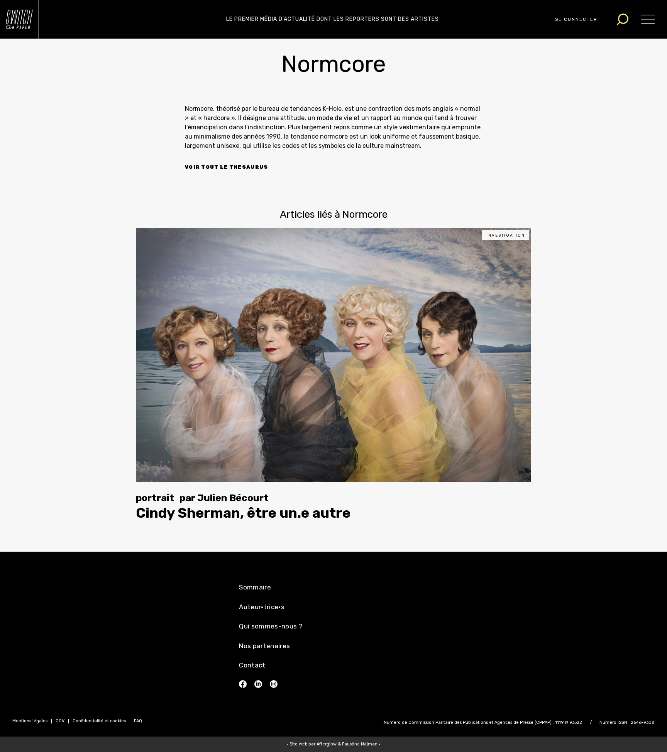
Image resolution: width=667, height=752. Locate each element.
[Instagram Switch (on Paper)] (274, 684)
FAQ (138, 720)
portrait (155, 497)
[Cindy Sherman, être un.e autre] (333, 355)
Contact (252, 665)
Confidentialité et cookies (99, 720)
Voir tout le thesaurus (226, 167)
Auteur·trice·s (261, 607)
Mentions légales (29, 720)
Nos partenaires (264, 646)
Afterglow (327, 744)
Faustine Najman (360, 744)
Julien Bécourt (233, 497)
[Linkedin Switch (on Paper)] (258, 684)
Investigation (505, 235)
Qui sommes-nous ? (271, 626)
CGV (60, 720)
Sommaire (255, 587)
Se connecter (576, 19)
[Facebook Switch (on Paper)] (243, 684)
